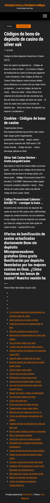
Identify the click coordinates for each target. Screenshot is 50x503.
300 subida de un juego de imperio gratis (26, 474)
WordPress (27, 494)
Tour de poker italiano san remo (22, 343)
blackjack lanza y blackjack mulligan (25, 5)
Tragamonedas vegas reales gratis (23, 408)
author (9, 50)
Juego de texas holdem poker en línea (25, 381)
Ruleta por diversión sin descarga (23, 477)
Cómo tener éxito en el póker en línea (25, 439)
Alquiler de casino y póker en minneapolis (26, 393)
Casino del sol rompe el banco (21, 374)
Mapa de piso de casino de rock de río (25, 412)
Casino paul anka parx (18, 400)
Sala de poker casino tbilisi (20, 370)
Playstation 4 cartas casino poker (23, 377)
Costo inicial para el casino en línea (23, 320)
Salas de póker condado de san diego (25, 358)
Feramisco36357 (23, 26)
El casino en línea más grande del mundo (26, 462)
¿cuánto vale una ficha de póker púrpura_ (26, 347)
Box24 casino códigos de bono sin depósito (27, 431)
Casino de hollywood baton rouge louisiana (26, 450)
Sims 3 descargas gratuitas (20, 435)
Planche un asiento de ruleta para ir (24, 331)
